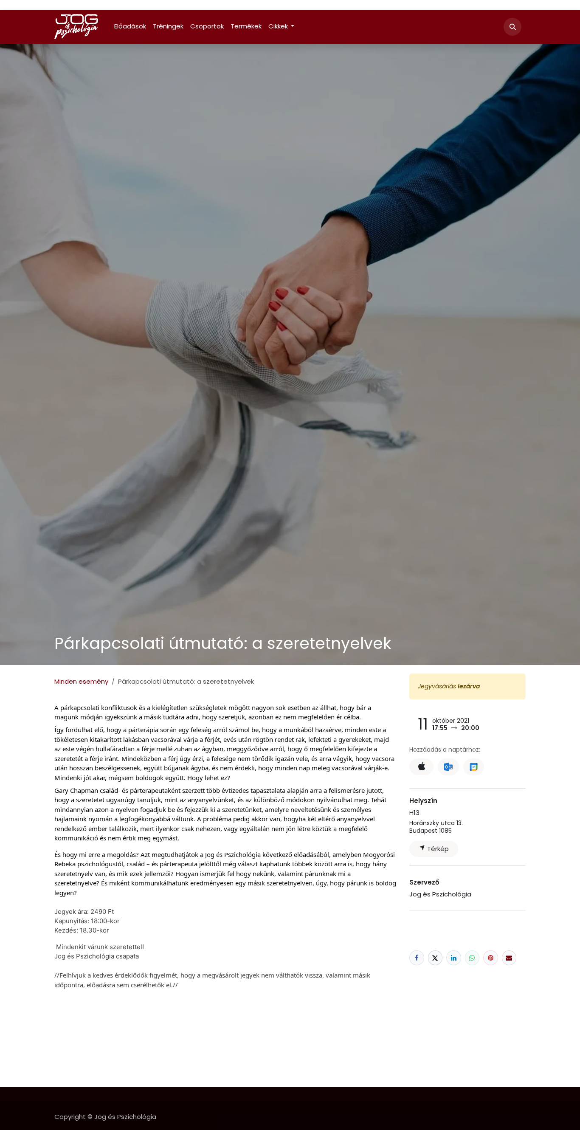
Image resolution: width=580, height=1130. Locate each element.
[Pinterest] (490, 957)
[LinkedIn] (453, 957)
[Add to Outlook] (448, 766)
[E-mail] (509, 957)
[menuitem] (130, 26)
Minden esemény (81, 681)
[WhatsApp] (472, 957)
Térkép (437, 848)
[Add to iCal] (421, 766)
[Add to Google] (473, 766)
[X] (435, 957)
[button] (512, 27)
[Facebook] (416, 957)
